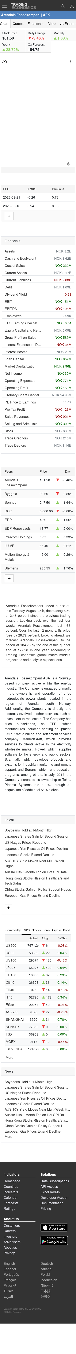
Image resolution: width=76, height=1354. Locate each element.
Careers (10, 1230)
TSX (9, 1034)
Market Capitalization (20, 366)
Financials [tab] (35, 23)
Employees (13, 315)
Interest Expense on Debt (23, 344)
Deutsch (47, 1263)
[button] (72, 6)
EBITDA (11, 308)
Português (11, 1274)
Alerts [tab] (52, 23)
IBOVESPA (14, 1049)
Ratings (9, 1208)
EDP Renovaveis (18, 528)
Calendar (11, 1197)
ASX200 (12, 1012)
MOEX (11, 1041)
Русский (10, 1285)
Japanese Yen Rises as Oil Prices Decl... (35, 1098)
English (9, 1263)
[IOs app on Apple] (54, 1228)
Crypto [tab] (56, 930)
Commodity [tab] (13, 930)
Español (10, 1268)
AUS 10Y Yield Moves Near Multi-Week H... (37, 1109)
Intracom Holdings (18, 537)
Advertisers (12, 1241)
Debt (8, 287)
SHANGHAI (15, 1019)
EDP (8, 519)
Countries (11, 1186)
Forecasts (11, 1202)
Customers (12, 1225)
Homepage (12, 1180)
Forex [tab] (46, 930)
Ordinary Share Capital (22, 394)
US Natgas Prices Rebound (25, 842)
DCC (8, 511)
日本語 (46, 1290)
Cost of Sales (15, 265)
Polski (45, 1274)
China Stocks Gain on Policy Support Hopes (38, 889)
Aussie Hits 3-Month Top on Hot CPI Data (36, 872)
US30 (10, 952)
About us (10, 1247)
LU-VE (9, 545)
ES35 (10, 1004)
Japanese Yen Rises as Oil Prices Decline (36, 848)
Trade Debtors (15, 445)
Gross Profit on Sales (20, 337)
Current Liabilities (18, 279)
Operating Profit (16, 387)
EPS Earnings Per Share (23, 323)
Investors (10, 1236)
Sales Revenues (17, 416)
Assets (10, 251)
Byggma (11, 493)
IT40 (9, 997)
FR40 (10, 989)
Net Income (13, 373)
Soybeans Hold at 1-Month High (29, 830)
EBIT (8, 301)
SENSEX (13, 1026)
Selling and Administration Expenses (23, 423)
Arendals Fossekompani (16, 482)
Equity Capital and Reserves (23, 330)
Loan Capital (14, 359)
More (9, 1057)
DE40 (10, 982)
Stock (9, 430)
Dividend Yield (16, 294)
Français (10, 1279)
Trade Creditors (16, 438)
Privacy (9, 1252)
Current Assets (16, 272)
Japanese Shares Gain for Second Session (37, 836)
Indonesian (49, 1279)
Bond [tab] (66, 930)
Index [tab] (26, 930)
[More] (8, 907)
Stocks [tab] (36, 930)
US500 (11, 945)
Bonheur (11, 502)
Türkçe (9, 1290)
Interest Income (16, 351)
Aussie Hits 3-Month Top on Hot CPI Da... (35, 1114)
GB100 (11, 975)
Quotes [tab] (18, 23)
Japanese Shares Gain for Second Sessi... (36, 1087)
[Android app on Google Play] (54, 1241)
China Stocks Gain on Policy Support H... (35, 1125)
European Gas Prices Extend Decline (33, 895)
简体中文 (47, 1285)
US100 (11, 960)
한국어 (46, 1296)
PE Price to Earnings (20, 402)
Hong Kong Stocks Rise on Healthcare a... (36, 1120)
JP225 (10, 967)
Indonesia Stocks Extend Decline (29, 854)
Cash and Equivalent (20, 258)
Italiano (46, 1268)
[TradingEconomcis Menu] (5, 6)
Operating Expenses (20, 380)
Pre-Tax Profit (15, 409)
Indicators (11, 1191)
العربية (8, 1296)
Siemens (11, 568)
